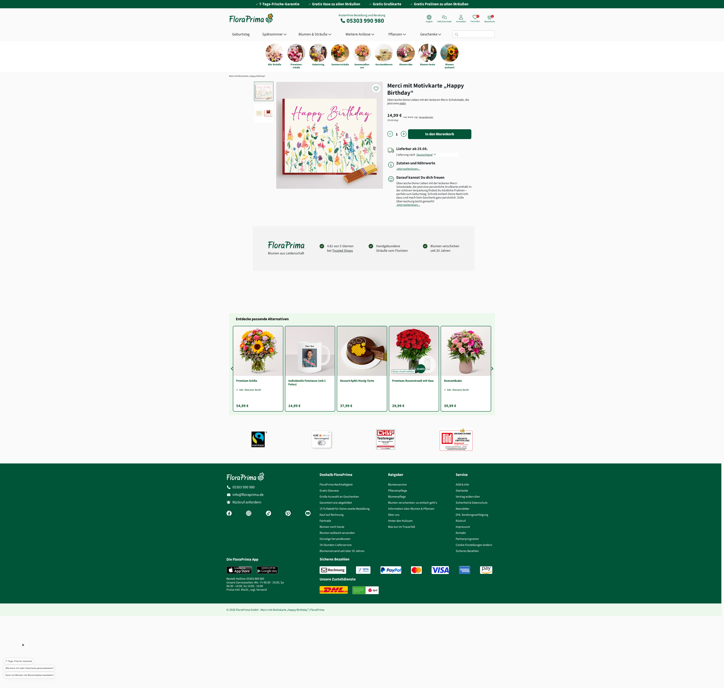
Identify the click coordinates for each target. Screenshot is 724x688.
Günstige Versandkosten (335, 539)
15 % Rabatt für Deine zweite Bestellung (345, 509)
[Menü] (329, 433)
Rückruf (461, 521)
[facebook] (229, 514)
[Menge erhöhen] (403, 134)
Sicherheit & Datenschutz (472, 503)
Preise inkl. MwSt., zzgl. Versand (246, 590)
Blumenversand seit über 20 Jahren (342, 551)
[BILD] (456, 439)
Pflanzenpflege (397, 491)
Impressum (463, 527)
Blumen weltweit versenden (337, 533)
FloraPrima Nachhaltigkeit (336, 484)
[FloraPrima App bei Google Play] (267, 570)
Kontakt (461, 533)
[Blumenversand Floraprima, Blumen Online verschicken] (251, 23)
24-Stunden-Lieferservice (336, 545)
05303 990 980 (365, 20)
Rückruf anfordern (246, 502)
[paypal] (390, 570)
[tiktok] (268, 514)
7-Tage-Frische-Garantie (18, 661)
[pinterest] (288, 514)
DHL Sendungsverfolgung (472, 515)
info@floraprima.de (248, 494)
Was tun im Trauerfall (401, 527)
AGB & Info (462, 484)
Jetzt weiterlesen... (408, 169)
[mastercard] (416, 570)
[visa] (440, 570)
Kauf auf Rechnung (332, 515)
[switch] (321, 443)
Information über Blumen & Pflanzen (411, 509)
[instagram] (248, 514)
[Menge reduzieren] (390, 134)
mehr (402, 103)
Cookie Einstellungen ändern (474, 545)
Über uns (394, 515)
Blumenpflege (397, 497)
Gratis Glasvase (329, 491)
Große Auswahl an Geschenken (339, 497)
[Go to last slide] (232, 368)
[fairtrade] (259, 439)
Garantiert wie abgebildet (336, 503)
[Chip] (385, 439)
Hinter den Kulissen (400, 521)
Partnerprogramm (467, 539)
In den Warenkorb (439, 134)
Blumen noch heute (332, 527)
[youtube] (308, 514)
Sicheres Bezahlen (467, 551)
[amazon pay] (486, 570)
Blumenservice (397, 484)
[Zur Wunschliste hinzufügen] (378, 86)
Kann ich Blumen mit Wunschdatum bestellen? (29, 675)
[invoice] (333, 570)
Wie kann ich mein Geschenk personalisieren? (29, 668)
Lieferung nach (406, 155)
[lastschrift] (363, 570)
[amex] (464, 570)
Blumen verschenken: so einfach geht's (412, 503)
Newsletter (462, 509)
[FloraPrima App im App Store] (239, 570)
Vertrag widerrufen (468, 497)
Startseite (462, 491)
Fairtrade (325, 521)
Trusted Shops (342, 250)
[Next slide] (492, 368)
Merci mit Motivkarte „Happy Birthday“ (247, 76)
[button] (18, 650)
